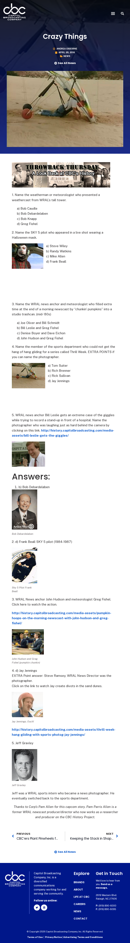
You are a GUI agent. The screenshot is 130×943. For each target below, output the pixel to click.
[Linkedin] (44, 907)
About (78, 889)
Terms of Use (35, 937)
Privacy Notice (53, 937)
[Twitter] (37, 907)
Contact (80, 918)
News (66, 56)
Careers (79, 904)
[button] (113, 13)
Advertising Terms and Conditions (83, 937)
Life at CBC (82, 897)
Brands (79, 882)
